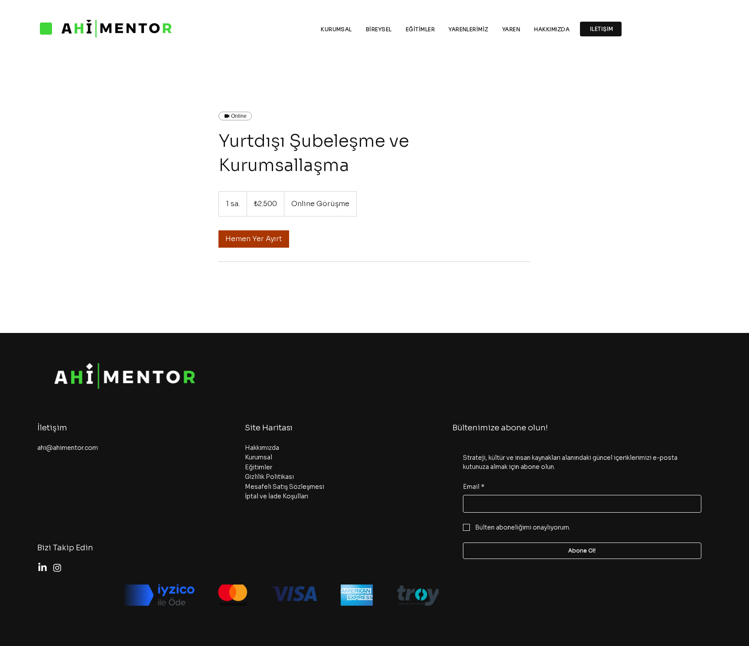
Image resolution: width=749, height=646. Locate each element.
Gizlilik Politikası (269, 477)
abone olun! (523, 428)
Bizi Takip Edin (65, 547)
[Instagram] (57, 567)
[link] (253, 239)
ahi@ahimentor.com (67, 448)
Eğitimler (258, 467)
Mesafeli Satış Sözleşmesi (284, 487)
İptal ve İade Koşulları (276, 496)
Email (474, 487)
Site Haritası (269, 428)
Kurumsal (258, 457)
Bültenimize (476, 428)
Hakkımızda (262, 448)
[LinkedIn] (42, 567)
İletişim (52, 428)
